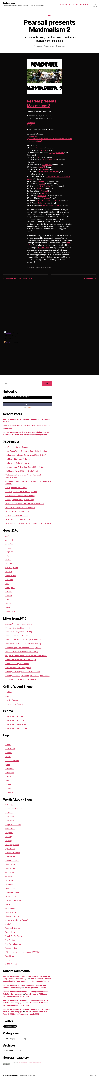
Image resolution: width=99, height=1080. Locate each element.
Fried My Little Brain (12, 868)
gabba (7, 765)
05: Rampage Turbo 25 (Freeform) (18, 463)
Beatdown (9, 692)
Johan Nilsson (10, 576)
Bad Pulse (41, 181)
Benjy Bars (9, 552)
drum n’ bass (10, 749)
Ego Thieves (10, 849)
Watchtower (9, 956)
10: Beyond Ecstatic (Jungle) (16, 488)
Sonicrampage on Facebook (16, 724)
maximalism (42, 267)
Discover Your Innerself (50, 205)
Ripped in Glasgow (12, 916)
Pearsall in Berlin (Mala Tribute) (17, 664)
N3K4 (7, 904)
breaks (8, 745)
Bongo (7, 556)
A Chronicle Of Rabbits (13, 809)
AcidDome (9, 813)
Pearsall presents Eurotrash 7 (36, 988)
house (7, 781)
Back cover (31, 123)
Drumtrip (8, 841)
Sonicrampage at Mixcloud (15, 716)
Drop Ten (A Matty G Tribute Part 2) (18, 632)
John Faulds (10, 888)
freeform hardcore (12, 761)
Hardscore (9, 880)
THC (38, 157)
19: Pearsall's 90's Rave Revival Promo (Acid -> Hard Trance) (28, 523)
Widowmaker (10, 611)
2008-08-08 (50, 46)
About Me (83, 4)
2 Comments (61, 46)
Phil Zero (8, 592)
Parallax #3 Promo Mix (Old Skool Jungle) (20, 660)
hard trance (35, 267)
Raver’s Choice (10, 912)
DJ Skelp (8, 837)
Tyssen (8, 604)
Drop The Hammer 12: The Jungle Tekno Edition (23, 640)
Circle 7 (42, 184)
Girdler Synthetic (11, 568)
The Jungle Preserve (13, 944)
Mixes (50, 15)
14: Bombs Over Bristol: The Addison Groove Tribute (24, 504)
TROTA (7, 599)
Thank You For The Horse (14, 936)
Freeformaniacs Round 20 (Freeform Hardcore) (23, 644)
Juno (7, 696)
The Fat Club (10, 940)
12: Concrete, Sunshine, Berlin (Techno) (20, 496)
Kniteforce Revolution (13, 892)
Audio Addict (10, 544)
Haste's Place (10, 884)
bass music (9, 821)
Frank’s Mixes (10, 864)
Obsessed (42, 150)
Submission (42, 196)
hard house (9, 769)
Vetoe (7, 607)
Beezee (8, 548)
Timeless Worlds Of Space (49, 172)
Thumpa (8, 596)
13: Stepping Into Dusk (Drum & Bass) (19, 500)
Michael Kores (43, 248)
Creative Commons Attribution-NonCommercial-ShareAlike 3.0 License (30, 1062)
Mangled (44, 191)
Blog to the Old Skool (13, 825)
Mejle (7, 584)
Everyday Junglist (12, 861)
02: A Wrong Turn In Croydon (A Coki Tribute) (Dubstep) (26, 451)
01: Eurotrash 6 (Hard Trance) (16, 447)
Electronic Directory (12, 853)
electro (8, 757)
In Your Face (47, 165)
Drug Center (45, 193)
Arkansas (45, 198)
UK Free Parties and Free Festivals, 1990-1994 (22, 952)
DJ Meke (8, 564)
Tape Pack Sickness (12, 928)
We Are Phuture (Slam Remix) (49, 201)
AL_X (7, 536)
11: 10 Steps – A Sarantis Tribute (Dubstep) (21, 492)
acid (30, 267)
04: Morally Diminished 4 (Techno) (18, 459)
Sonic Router (10, 924)
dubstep (8, 753)
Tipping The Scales (57, 153)
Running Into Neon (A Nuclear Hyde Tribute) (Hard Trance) (27, 676)
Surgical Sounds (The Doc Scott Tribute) (20, 680)
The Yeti (45, 169)
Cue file (30, 125)
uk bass (8, 788)
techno (49, 267)
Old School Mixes (11, 908)
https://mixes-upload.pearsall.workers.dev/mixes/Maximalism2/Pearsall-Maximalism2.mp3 (49, 138)
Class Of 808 (10, 829)
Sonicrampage (9, 3)
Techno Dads (10, 932)
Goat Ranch (9, 876)
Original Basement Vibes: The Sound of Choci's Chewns (26, 656)
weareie (8, 960)
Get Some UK (10, 872)
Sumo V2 (41, 167)
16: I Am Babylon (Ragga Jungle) (17, 512)
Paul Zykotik (10, 588)
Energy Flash (10, 857)
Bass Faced (9, 817)
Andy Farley (9, 540)
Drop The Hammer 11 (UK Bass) (17, 636)
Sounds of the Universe (14, 704)
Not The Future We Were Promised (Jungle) (21, 652)
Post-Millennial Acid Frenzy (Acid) (18, 668)
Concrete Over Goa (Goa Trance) (17, 628)
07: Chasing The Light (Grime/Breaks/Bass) (21, 471)
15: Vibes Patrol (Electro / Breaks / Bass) (20, 508)
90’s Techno (9, 805)
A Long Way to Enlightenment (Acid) (19, 624)
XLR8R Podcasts (11, 964)
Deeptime (9, 833)
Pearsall (39, 46)
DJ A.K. (8, 560)
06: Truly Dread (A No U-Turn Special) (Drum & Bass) (25, 467)
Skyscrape (40, 148)
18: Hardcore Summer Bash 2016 (17, 519)
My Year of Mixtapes (13, 900)
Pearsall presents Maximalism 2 (41, 103)
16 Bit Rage (42, 203)
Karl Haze (9, 580)
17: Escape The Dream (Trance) (17, 516)
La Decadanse (10, 896)
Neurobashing (45, 186)
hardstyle (8, 777)
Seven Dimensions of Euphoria (16, 920)
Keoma (39, 189)
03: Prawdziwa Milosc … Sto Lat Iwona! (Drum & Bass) (25, 455)
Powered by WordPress (27, 1075)
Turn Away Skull (11, 948)
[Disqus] (49, 310)
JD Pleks (8, 572)
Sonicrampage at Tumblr (14, 720)
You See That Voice (50, 160)
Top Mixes (75, 4)
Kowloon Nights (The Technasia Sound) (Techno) (23, 648)
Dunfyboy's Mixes (12, 845)
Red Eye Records (11, 700)
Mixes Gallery (64, 4)
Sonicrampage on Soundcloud (16, 728)
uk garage (9, 792)
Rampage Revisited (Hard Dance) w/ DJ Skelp (22, 672)
